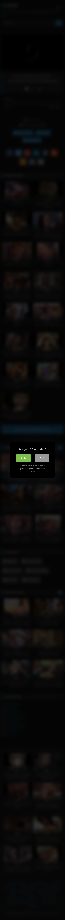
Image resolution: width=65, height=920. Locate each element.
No (42, 458)
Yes (23, 458)
